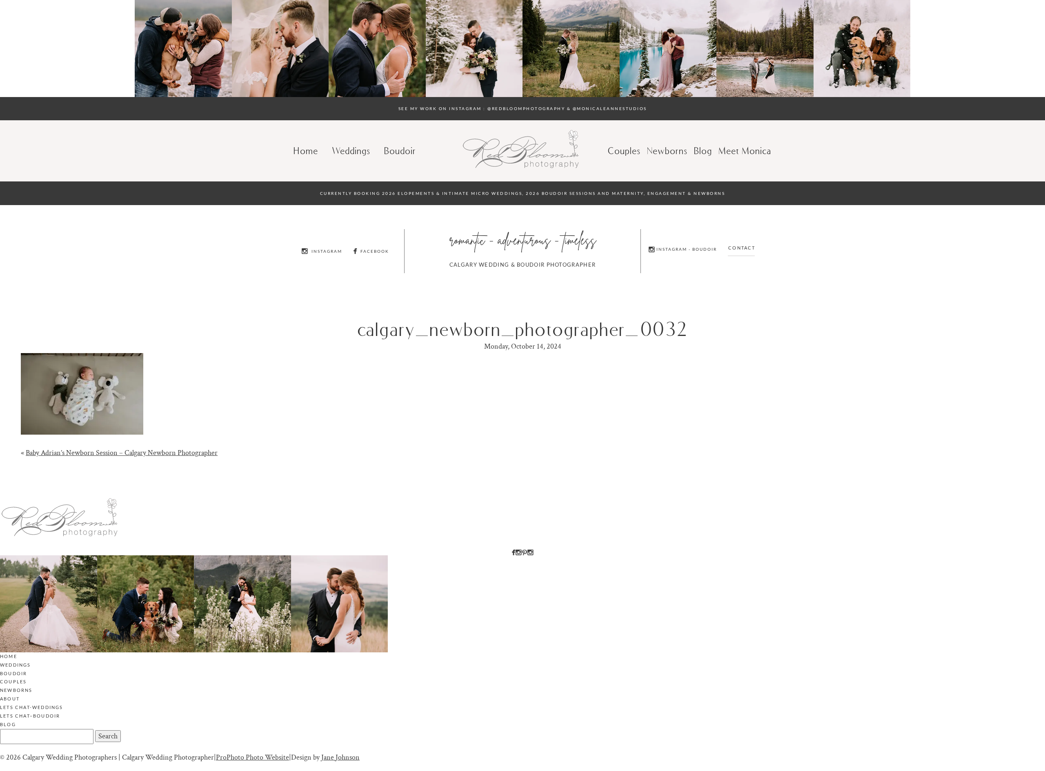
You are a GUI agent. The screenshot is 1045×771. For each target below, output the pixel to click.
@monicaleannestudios (610, 108)
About (10, 698)
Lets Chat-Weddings (31, 707)
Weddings (351, 151)
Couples (624, 151)
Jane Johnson (340, 757)
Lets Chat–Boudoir (30, 715)
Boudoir (400, 151)
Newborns (667, 151)
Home (306, 151)
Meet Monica (745, 151)
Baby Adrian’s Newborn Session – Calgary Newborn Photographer (122, 452)
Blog (8, 724)
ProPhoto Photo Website (252, 757)
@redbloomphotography (526, 108)
